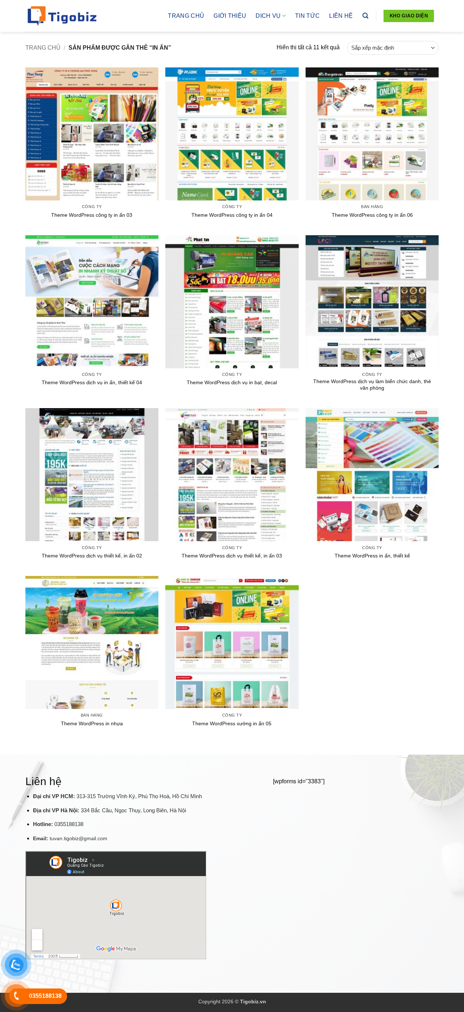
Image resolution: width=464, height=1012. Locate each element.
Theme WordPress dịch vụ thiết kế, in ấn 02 (92, 556)
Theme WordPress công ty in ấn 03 (91, 215)
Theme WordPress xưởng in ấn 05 (232, 723)
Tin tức (307, 16)
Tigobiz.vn (253, 1001)
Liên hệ (341, 16)
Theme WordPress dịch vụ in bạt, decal (232, 382)
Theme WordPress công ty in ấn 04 (232, 215)
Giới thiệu (230, 16)
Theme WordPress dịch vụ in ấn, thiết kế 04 (92, 382)
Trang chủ (186, 16)
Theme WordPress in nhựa (92, 723)
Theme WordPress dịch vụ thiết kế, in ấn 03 (232, 556)
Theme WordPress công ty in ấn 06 (372, 215)
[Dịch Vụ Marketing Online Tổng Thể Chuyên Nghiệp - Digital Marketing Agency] (61, 16)
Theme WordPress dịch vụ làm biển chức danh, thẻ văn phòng (372, 384)
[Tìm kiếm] (365, 16)
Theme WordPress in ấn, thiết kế (372, 556)
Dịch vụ (268, 16)
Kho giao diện (409, 15)
